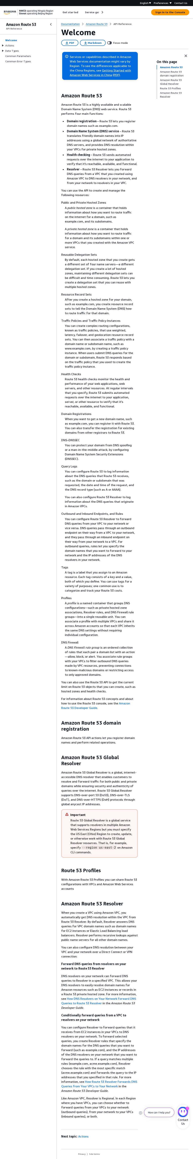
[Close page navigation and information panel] (185, 56)
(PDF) (116, 75)
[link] (122, 24)
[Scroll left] (59, 12)
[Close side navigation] (51, 24)
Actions (83, 1136)
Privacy (82, 1154)
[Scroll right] (102, 12)
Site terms (94, 1154)
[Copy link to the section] (58, 96)
